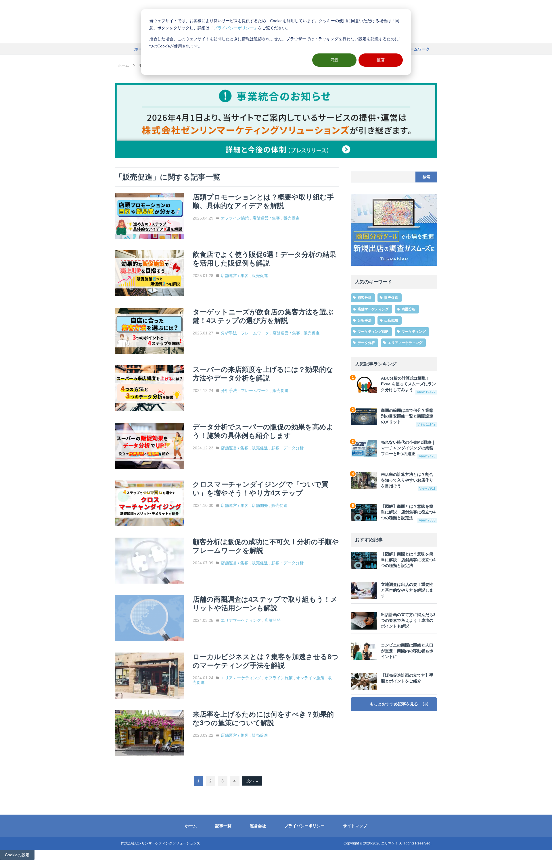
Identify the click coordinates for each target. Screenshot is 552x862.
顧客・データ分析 (287, 448)
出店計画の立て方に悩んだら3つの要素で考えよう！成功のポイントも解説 (408, 621)
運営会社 (258, 825)
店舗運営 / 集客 (266, 218)
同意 (334, 59)
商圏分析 (408, 309)
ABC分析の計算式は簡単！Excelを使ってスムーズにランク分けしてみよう (408, 385)
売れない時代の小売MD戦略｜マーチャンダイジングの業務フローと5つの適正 (408, 449)
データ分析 (366, 343)
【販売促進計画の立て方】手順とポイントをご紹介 (407, 679)
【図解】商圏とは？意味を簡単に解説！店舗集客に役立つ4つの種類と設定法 (408, 514)
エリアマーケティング (241, 620)
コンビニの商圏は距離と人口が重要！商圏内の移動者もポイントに (407, 651)
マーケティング (414, 332)
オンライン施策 (310, 678)
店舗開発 (260, 505)
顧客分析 (364, 298)
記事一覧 (223, 825)
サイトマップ (355, 825)
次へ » (252, 781)
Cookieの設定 (17, 855)
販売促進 (291, 218)
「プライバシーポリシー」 (234, 27)
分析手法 (364, 320)
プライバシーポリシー (304, 825)
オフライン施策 (235, 218)
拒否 (381, 59)
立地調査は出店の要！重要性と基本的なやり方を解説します (407, 590)
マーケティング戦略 (373, 332)
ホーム (140, 49)
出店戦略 (391, 320)
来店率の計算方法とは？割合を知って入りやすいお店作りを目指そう (408, 481)
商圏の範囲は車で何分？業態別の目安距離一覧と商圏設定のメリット (408, 417)
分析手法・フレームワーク (245, 333)
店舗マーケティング (373, 309)
